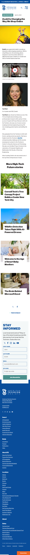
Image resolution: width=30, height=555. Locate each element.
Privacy (3, 546)
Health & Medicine (6, 424)
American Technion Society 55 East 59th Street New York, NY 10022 (9, 400)
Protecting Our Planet (7, 432)
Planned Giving (6, 534)
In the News (5, 441)
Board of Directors (6, 461)
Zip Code (6, 368)
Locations (5, 472)
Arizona (4, 477)
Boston (4, 481)
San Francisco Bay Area (8, 508)
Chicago (4, 483)
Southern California (7, 512)
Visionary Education (7, 434)
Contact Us (9, 546)
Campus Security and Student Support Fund (12, 530)
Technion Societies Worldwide (9, 463)
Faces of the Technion (7, 457)
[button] (26, 7)
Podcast (4, 444)
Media (4, 439)
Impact (4, 417)
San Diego (4, 506)
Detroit (4, 485)
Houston (4, 489)
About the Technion (7, 455)
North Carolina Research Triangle (10, 495)
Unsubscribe (14, 546)
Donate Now (23, 553)
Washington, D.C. (6, 514)
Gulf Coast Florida (6, 487)
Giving (4, 523)
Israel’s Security (6, 430)
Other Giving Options (7, 538)
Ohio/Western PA (6, 498)
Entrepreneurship (6, 422)
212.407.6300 (5, 405)
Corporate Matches (7, 536)
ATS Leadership (6, 459)
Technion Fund (5, 526)
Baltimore (4, 479)
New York (4, 493)
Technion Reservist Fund (8, 528)
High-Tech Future (7, 15)
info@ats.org (5, 407)
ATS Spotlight (5, 420)
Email (5, 361)
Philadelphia (5, 504)
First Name (6, 346)
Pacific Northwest (6, 500)
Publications (5, 446)
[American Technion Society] (12, 7)
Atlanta (4, 475)
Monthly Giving (5, 532)
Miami (3, 491)
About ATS (5, 452)
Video (3, 448)
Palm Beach (5, 502)
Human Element (6, 428)
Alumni (4, 519)
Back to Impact (15, 313)
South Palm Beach (6, 510)
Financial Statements (7, 465)
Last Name (6, 353)
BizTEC (20, 138)
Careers (4, 467)
